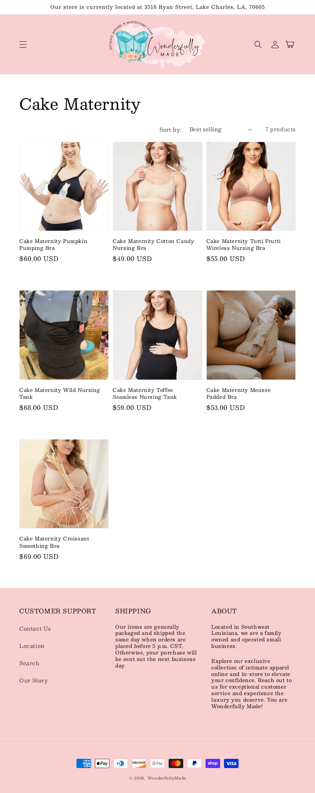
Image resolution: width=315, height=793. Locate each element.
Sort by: (170, 129)
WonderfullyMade (167, 778)
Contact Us (35, 628)
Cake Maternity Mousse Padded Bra (238, 393)
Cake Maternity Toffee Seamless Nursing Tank (145, 393)
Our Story (33, 680)
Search (29, 662)
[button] (23, 44)
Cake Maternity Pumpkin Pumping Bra (53, 244)
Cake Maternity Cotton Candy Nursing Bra (153, 244)
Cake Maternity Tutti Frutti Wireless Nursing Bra (243, 244)
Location (32, 645)
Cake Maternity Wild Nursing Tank (59, 393)
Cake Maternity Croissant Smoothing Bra (54, 542)
